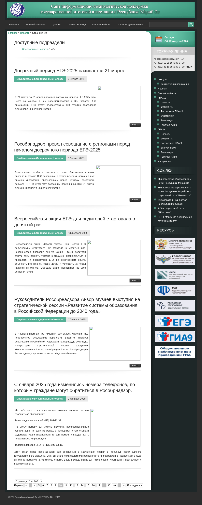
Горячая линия (169, 125)
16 (93, 485)
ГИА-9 (161, 129)
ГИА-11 (162, 97)
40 (114, 485)
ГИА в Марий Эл (101, 24)
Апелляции (167, 120)
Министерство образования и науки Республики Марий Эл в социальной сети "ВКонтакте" (174, 191)
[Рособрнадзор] (175, 264)
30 (109, 485)
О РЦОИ (162, 79)
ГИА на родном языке (130, 24)
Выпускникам (168, 147)
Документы (167, 106)
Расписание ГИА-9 (171, 143)
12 (71, 485)
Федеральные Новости (35, 49)
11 (66, 485)
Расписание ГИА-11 (172, 111)
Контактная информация (175, 84)
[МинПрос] (175, 249)
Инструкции (164, 161)
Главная (14, 24)
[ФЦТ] (175, 295)
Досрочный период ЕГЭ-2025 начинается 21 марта (69, 70)
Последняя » (134, 485)
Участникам (167, 116)
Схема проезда (77, 24)
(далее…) (135, 125)
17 (98, 485)
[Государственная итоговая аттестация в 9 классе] (175, 341)
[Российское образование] (175, 310)
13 (76, 485)
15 (87, 485)
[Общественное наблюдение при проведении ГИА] (175, 352)
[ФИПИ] (175, 279)
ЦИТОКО (56, 24)
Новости (25, 33)
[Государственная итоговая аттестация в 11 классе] (175, 326)
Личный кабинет (35, 24)
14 (82, 485)
